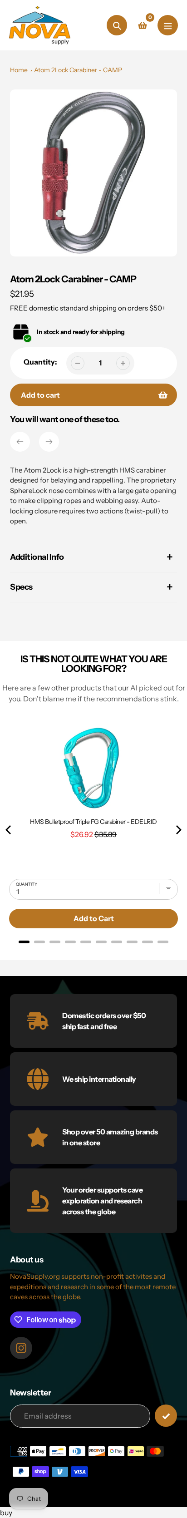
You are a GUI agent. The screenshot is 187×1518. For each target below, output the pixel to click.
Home (19, 70)
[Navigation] (167, 25)
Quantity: (40, 361)
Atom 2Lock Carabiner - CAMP (78, 70)
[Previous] (20, 442)
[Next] (49, 442)
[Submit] (166, 1416)
